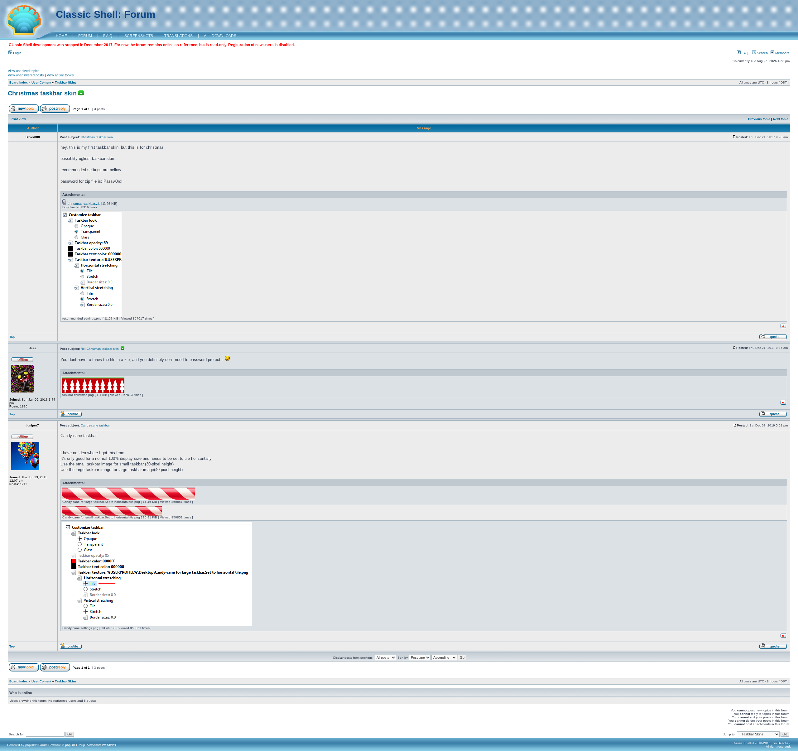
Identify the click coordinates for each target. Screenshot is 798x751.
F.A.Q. (108, 36)
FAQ (744, 53)
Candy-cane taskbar (95, 425)
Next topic (780, 119)
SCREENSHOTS (138, 36)
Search (762, 53)
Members (782, 53)
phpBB (30, 745)
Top (12, 337)
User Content (41, 82)
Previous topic (759, 119)
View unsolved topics (24, 71)
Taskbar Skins (66, 82)
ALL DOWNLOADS (220, 36)
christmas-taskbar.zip (84, 203)
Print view (18, 119)
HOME (61, 36)
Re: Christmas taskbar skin (101, 348)
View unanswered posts (26, 75)
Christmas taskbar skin (42, 93)
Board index (18, 82)
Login (16, 53)
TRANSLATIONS (178, 36)
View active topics (60, 75)
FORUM (85, 36)
